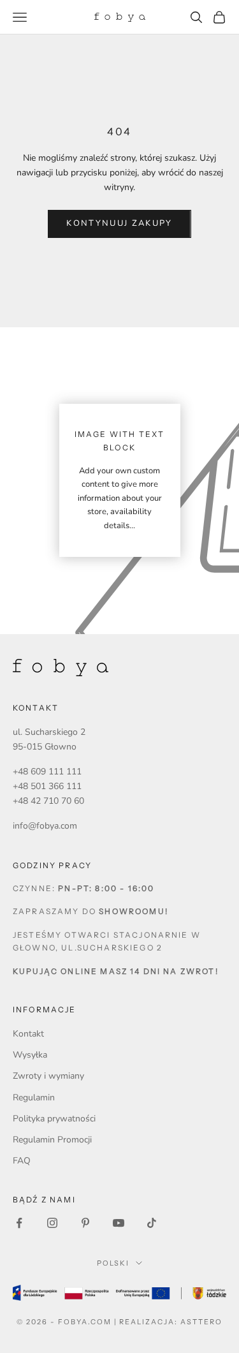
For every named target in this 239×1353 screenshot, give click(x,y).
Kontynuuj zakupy (119, 223)
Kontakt (28, 1034)
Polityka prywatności (54, 1119)
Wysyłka (30, 1055)
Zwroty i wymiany (48, 1076)
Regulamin (34, 1097)
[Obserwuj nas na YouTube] (118, 1222)
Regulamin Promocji (52, 1140)
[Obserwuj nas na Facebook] (19, 1222)
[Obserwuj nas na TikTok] (151, 1222)
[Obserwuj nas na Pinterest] (85, 1222)
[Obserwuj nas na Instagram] (52, 1222)
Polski (113, 1263)
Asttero (201, 1321)
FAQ (22, 1161)
